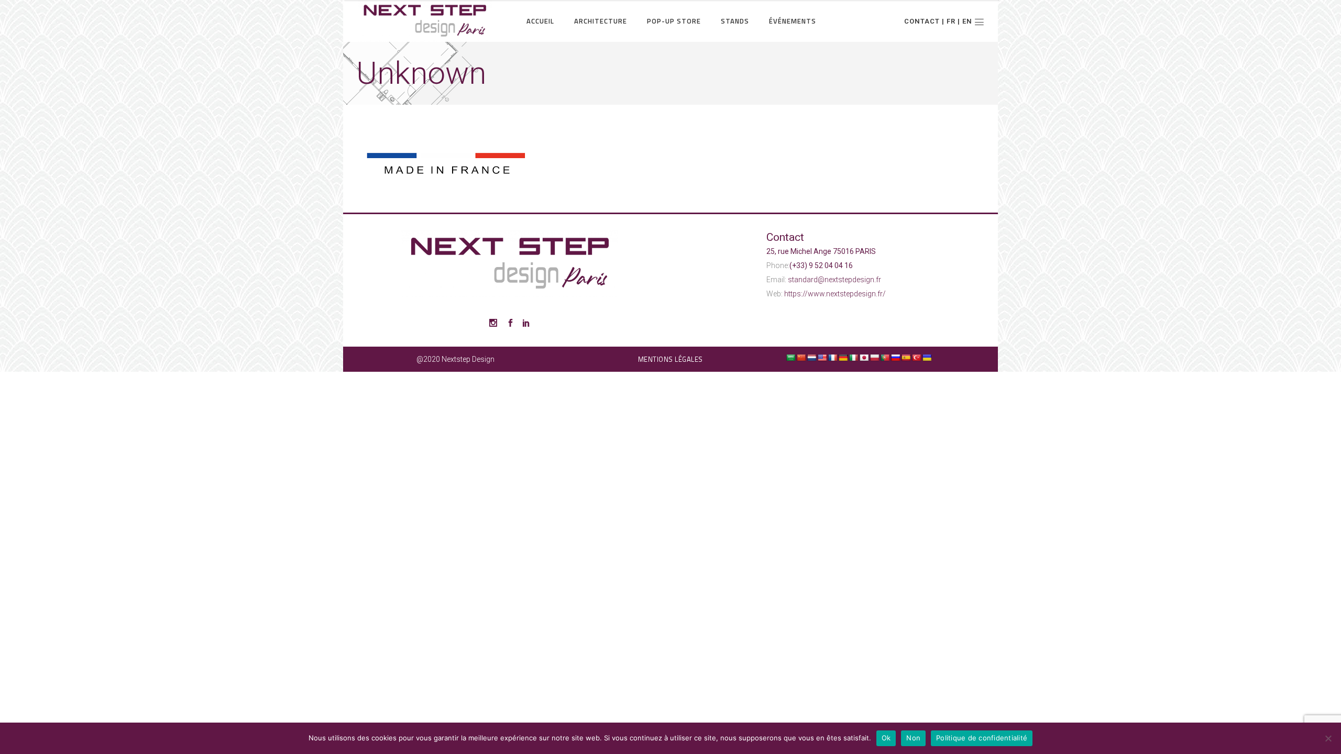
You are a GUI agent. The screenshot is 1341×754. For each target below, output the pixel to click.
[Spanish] (905, 357)
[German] (843, 357)
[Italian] (853, 357)
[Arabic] (790, 357)
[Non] (1328, 738)
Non (913, 738)
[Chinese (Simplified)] (801, 357)
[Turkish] (916, 357)
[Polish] (874, 357)
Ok (886, 738)
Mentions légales (670, 359)
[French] (832, 357)
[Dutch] (811, 357)
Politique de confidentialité (981, 738)
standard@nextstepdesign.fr (834, 279)
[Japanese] (864, 357)
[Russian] (895, 357)
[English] (822, 357)
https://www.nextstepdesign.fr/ (835, 294)
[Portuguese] (884, 357)
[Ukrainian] (926, 357)
